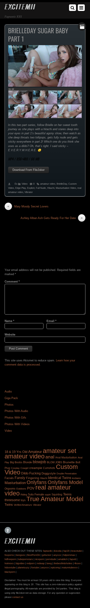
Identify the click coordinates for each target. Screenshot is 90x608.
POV (31, 488)
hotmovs (9, 563)
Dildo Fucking (31, 473)
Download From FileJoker (28, 169)
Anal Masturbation (66, 457)
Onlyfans (37, 482)
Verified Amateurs (23, 505)
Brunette (69, 462)
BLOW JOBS (54, 462)
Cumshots (49, 468)
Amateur (35, 452)
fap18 (66, 551)
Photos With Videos (17, 424)
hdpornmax (69, 555)
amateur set (59, 450)
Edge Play (20, 188)
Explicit (31, 188)
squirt (48, 494)
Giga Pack (11, 398)
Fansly (20, 478)
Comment (12, 281)
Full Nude (41, 188)
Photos (9, 404)
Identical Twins (59, 478)
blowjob (39, 462)
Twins (9, 504)
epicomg (55, 567)
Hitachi (50, 188)
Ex (16, 183)
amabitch (63, 559)
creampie (35, 468)
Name (9, 321)
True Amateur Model (54, 498)
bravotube (76, 551)
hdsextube (10, 567)
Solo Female (36, 494)
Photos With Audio (16, 411)
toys (23, 500)
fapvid (73, 559)
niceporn (39, 559)
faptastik (47, 551)
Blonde (27, 462)
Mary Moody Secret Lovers (27, 206)
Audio (8, 391)
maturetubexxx (70, 567)
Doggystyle (49, 473)
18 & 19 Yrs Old (16, 452)
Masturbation (15, 483)
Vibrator (28, 192)
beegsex (20, 555)
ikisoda (57, 551)
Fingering (32, 478)
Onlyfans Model (65, 482)
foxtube (35, 567)
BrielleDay (62, 183)
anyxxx (57, 555)
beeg (49, 563)
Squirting (57, 494)
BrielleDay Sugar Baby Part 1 (38, 35)
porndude (51, 559)
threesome (12, 500)
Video (25, 183)
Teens (67, 494)
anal (49, 456)
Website (10, 334)
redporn (30, 563)
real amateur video (38, 490)
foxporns (9, 555)
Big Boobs (16, 462)
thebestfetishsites (63, 563)
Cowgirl (24, 468)
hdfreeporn (10, 559)
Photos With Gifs (15, 417)
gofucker (46, 555)
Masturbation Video (66, 188)
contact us (17, 597)
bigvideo (20, 563)
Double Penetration (67, 473)
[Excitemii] (20, 8)
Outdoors (21, 488)
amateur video (47, 183)
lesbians (76, 478)
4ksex (77, 563)
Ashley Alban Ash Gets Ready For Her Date (52, 218)
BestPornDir (33, 555)
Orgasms (10, 488)
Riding (24, 494)
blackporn (10, 572)
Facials (9, 478)
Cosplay (15, 468)
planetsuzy (23, 567)
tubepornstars (25, 559)
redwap (41, 563)
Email (51, 321)
